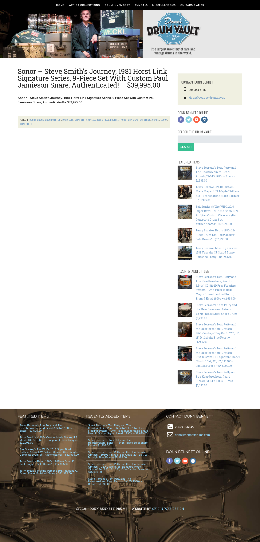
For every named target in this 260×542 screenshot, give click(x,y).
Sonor (163, 119)
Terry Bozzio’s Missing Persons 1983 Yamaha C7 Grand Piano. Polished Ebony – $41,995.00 (217, 252)
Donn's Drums (37, 119)
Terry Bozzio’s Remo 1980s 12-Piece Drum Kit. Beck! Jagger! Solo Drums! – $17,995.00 (215, 235)
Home (60, 5)
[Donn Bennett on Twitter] (188, 122)
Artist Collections (84, 5)
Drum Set (115, 119)
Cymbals (141, 5)
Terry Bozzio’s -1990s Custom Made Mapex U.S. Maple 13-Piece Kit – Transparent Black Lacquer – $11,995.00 (50, 440)
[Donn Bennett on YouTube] (196, 122)
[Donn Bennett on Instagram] (204, 122)
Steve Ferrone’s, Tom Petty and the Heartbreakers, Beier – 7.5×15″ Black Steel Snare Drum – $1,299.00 (118, 442)
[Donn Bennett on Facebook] (181, 122)
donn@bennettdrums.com (207, 97)
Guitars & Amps (192, 5)
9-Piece (105, 119)
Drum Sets (67, 119)
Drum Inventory (117, 5)
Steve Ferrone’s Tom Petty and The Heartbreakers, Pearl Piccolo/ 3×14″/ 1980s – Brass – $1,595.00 (47, 428)
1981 (99, 119)
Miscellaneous (164, 5)
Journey (155, 119)
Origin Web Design (168, 509)
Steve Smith (81, 119)
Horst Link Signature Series (135, 119)
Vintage (92, 119)
